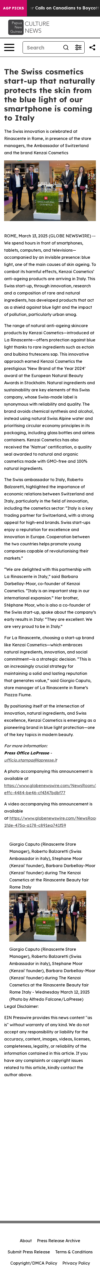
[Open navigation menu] (9, 47)
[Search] (66, 47)
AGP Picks (13, 8)
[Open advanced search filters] (78, 47)
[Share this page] (92, 47)
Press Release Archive (58, 1240)
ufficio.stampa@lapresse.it (30, 760)
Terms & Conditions (74, 1251)
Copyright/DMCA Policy (33, 1263)
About (26, 1240)
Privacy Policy (76, 1263)
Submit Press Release (29, 1251)
